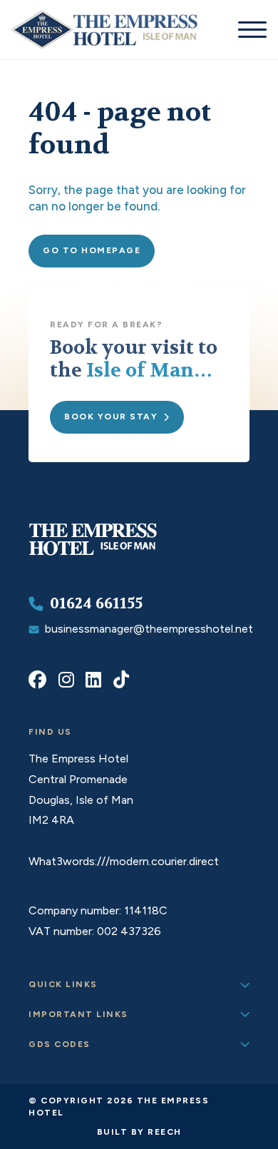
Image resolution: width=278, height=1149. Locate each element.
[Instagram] (66, 680)
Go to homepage (91, 250)
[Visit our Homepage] (104, 29)
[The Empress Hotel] (93, 554)
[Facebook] (37, 680)
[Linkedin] (93, 680)
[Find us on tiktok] (121, 680)
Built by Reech (139, 1132)
